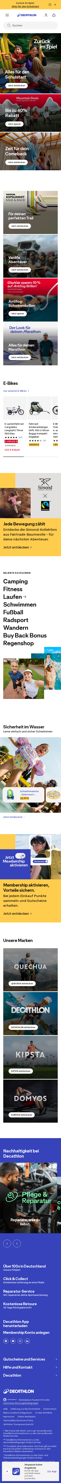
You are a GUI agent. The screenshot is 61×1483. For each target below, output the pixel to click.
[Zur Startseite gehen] (26, 15)
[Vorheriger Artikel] (7, 1243)
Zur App (51, 1471)
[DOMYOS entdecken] (30, 1101)
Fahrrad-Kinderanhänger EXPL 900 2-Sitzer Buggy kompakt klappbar (39, 430)
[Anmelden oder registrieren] (46, 15)
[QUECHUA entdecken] (30, 969)
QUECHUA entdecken (22, 983)
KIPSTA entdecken (20, 1071)
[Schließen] (7, 1471)
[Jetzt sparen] (30, 113)
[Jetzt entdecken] (30, 63)
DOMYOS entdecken (21, 1115)
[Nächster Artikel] (17, 1243)
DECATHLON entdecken (23, 1027)
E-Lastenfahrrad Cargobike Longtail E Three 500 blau (14, 428)
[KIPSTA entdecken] (30, 1057)
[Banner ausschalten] (50, 4)
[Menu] (7, 15)
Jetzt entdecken (16, 85)
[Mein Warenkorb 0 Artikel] (54, 15)
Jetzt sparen (14, 124)
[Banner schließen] (55, 4)
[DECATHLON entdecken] (30, 1013)
